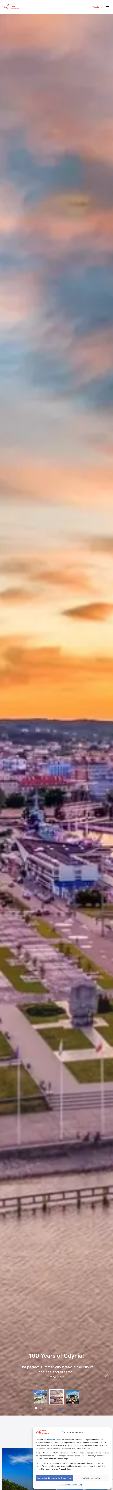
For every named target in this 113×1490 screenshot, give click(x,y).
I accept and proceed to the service (54, 1478)
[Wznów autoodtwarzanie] (41, 1408)
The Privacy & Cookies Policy (70, 1485)
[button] (106, 1373)
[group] (40, 1397)
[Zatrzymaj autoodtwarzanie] (36, 1408)
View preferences (91, 1478)
